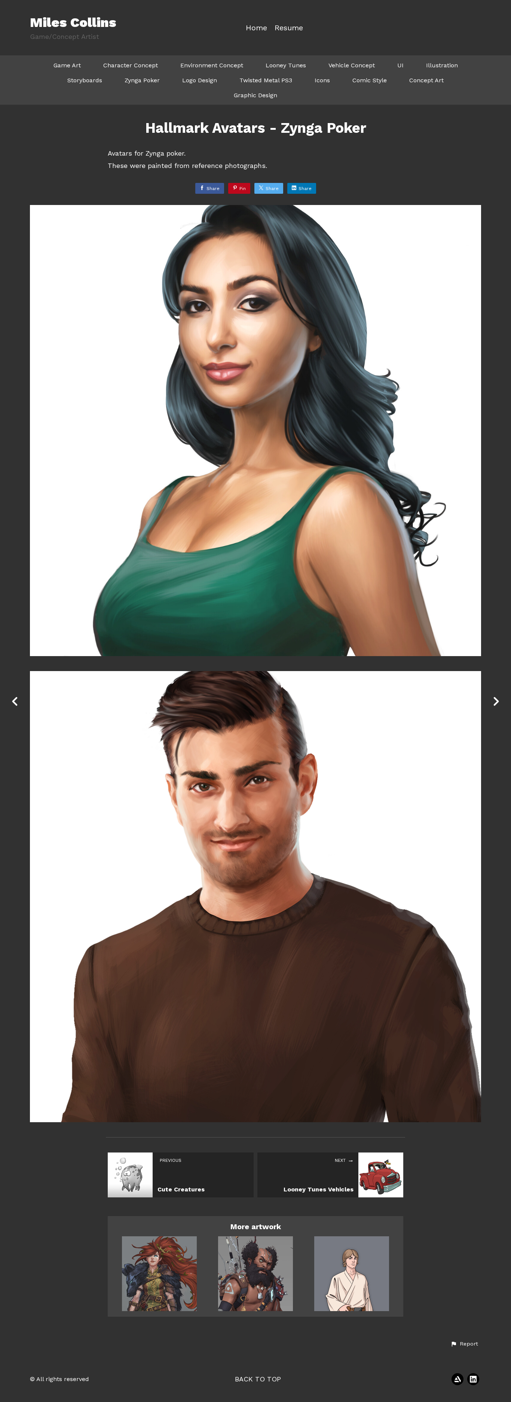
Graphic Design (255, 95)
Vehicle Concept (351, 65)
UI (400, 65)
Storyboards (84, 80)
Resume (289, 28)
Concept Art (426, 80)
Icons (322, 80)
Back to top (258, 1379)
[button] (464, 1344)
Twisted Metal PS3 (265, 80)
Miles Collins (73, 22)
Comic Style (369, 80)
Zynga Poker (142, 80)
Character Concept (130, 65)
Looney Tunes (286, 65)
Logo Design (199, 80)
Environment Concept (211, 65)
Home (256, 28)
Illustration (442, 65)
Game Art (67, 65)
